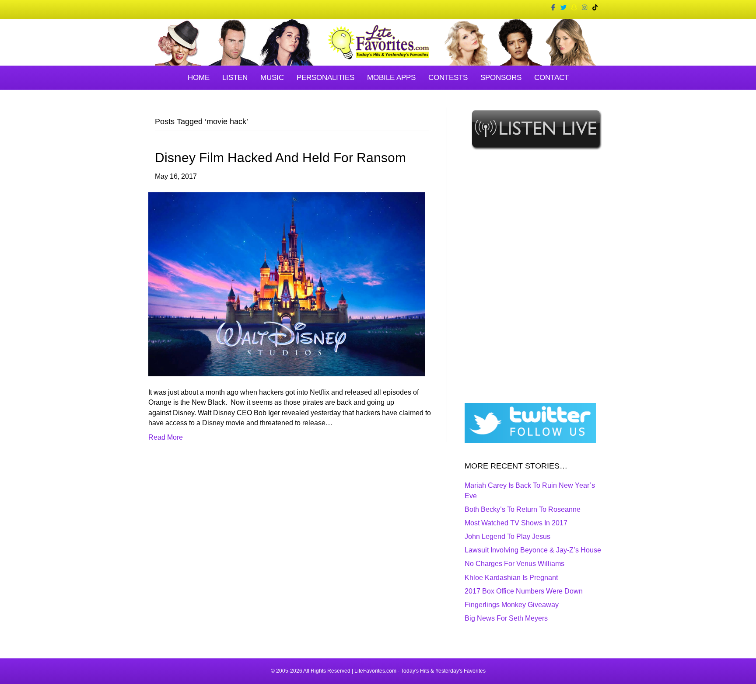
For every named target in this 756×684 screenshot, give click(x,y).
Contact (551, 77)
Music (272, 77)
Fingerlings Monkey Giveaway (512, 604)
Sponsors (501, 77)
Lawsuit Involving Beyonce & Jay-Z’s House (533, 550)
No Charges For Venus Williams (514, 563)
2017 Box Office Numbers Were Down (524, 591)
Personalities (325, 77)
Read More (165, 437)
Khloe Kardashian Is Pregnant (511, 577)
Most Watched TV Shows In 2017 (516, 523)
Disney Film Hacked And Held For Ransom (280, 157)
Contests (448, 77)
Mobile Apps (391, 77)
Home (199, 77)
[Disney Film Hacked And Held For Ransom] (286, 284)
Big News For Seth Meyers (506, 618)
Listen (235, 77)
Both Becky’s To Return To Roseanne (523, 509)
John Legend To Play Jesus (507, 536)
